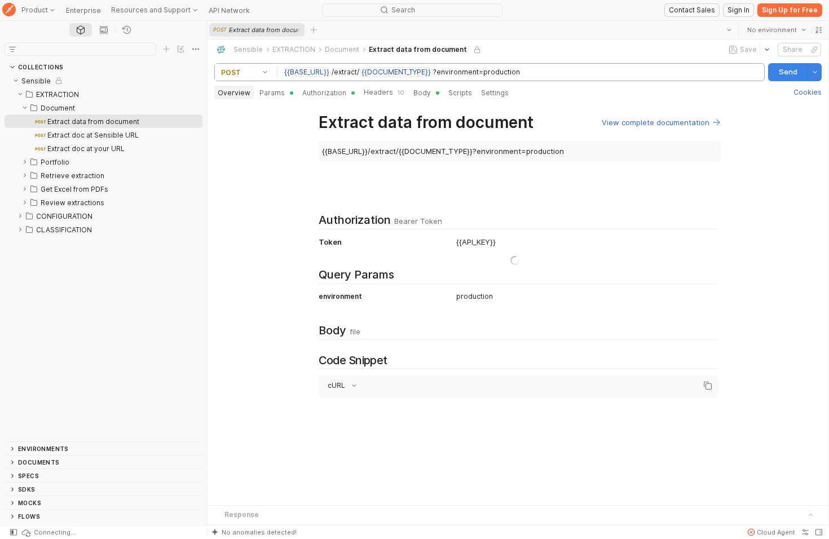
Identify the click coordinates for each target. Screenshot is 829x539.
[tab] (80, 30)
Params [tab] (272, 93)
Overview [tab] (234, 93)
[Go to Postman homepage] (9, 10)
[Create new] (166, 49)
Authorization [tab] (324, 93)
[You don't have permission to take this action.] (313, 30)
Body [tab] (422, 93)
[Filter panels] (12, 49)
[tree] (103, 257)
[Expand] (24, 161)
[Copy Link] (814, 49)
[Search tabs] (729, 30)
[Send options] (815, 72)
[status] (48, 532)
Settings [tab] (495, 93)
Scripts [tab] (460, 93)
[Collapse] (15, 80)
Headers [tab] (384, 92)
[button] (819, 30)
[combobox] (777, 30)
